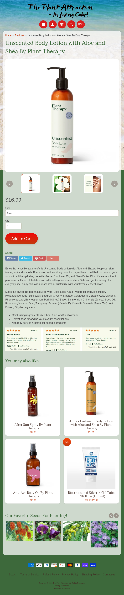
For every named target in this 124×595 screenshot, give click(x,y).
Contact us (109, 574)
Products (19, 35)
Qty (7, 221)
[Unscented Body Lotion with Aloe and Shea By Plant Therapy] (30, 183)
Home (8, 35)
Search (13, 574)
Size (7, 208)
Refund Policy (51, 574)
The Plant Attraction (61, 583)
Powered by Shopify (62, 588)
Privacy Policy (70, 574)
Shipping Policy (91, 574)
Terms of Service (29, 574)
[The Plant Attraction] (62, 11)
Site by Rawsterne (62, 586)
